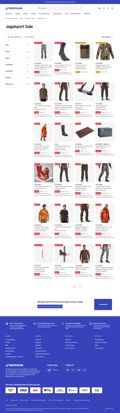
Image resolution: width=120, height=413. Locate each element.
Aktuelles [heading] (98, 336)
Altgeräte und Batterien (42, 354)
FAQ (7, 345)
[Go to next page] (80, 287)
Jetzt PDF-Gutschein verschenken (50, 306)
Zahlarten (38, 342)
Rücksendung (10, 351)
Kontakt (8, 342)
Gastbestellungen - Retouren (14, 356)
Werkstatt (87, 13)
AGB (7, 400)
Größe (8, 51)
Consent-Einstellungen (56, 400)
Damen (18, 13)
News (96, 345)
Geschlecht (9, 71)
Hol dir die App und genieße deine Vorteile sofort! (60, 2)
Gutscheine (38, 348)
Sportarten (9, 13)
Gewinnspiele (99, 348)
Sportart (8, 77)
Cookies (68, 400)
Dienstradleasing (40, 351)
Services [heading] (38, 336)
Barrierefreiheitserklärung (81, 400)
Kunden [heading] (8, 336)
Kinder (33, 13)
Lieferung (38, 339)
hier (42, 410)
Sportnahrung (57, 13)
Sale (66, 13)
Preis (7, 45)
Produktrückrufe (10, 348)
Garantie (8, 354)
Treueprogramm (10, 339)
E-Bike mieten (39, 356)
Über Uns (68, 339)
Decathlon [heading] (69, 336)
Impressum (14, 400)
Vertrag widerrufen (11, 405)
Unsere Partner (69, 348)
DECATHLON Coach (101, 342)
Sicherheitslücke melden (38, 400)
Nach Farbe (9, 84)
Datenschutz (24, 400)
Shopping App (99, 339)
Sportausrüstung (44, 13)
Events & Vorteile (75, 13)
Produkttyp (9, 64)
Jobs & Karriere (70, 345)
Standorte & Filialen (71, 342)
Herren (26, 13)
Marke (8, 58)
